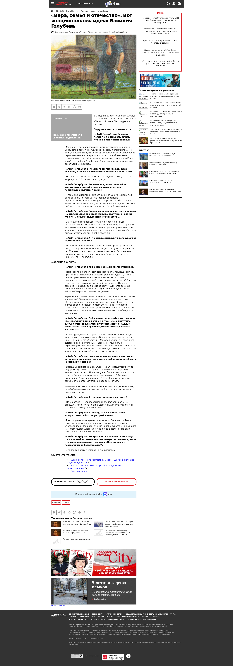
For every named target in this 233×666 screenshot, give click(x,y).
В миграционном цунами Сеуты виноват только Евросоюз (162, 155)
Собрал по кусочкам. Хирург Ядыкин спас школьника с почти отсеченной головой (165, 105)
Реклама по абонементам (127, 617)
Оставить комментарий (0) (116, 482)
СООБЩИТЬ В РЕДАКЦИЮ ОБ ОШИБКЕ (141, 619)
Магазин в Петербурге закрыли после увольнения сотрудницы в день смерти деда (160, 31)
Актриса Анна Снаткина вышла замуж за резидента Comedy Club (77, 523)
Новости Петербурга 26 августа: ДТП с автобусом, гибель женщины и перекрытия (160, 20)
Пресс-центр (97, 614)
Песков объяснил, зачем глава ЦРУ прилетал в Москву (164, 164)
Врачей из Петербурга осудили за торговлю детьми (160, 42)
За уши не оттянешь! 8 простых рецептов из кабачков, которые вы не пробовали (166, 140)
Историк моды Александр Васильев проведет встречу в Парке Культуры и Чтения (117, 532)
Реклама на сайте (105, 617)
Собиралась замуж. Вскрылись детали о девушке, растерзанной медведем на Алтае (164, 123)
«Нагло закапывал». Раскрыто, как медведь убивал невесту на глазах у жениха (165, 96)
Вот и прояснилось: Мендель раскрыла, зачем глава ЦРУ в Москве (165, 190)
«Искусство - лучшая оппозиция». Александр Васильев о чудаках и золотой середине (119, 524)
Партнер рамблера (92, 656)
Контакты (73, 617)
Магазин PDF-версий (114, 614)
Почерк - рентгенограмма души (76, 539)
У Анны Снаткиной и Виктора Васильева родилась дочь (75, 531)
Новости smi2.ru (60, 605)
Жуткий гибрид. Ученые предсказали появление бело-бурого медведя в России (166, 131)
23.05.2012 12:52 (57, 11)
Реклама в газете (87, 617)
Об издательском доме (79, 614)
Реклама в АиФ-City (150, 617)
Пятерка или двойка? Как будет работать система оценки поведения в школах (160, 52)
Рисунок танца (78, 471)
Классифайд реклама (78, 619)
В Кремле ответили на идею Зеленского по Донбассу (161, 181)
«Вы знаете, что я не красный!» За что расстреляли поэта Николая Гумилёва (160, 63)
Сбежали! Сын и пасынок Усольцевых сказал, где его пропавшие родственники (166, 114)
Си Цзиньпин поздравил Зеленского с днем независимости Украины (165, 172)
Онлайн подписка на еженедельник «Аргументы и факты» (151, 614)
